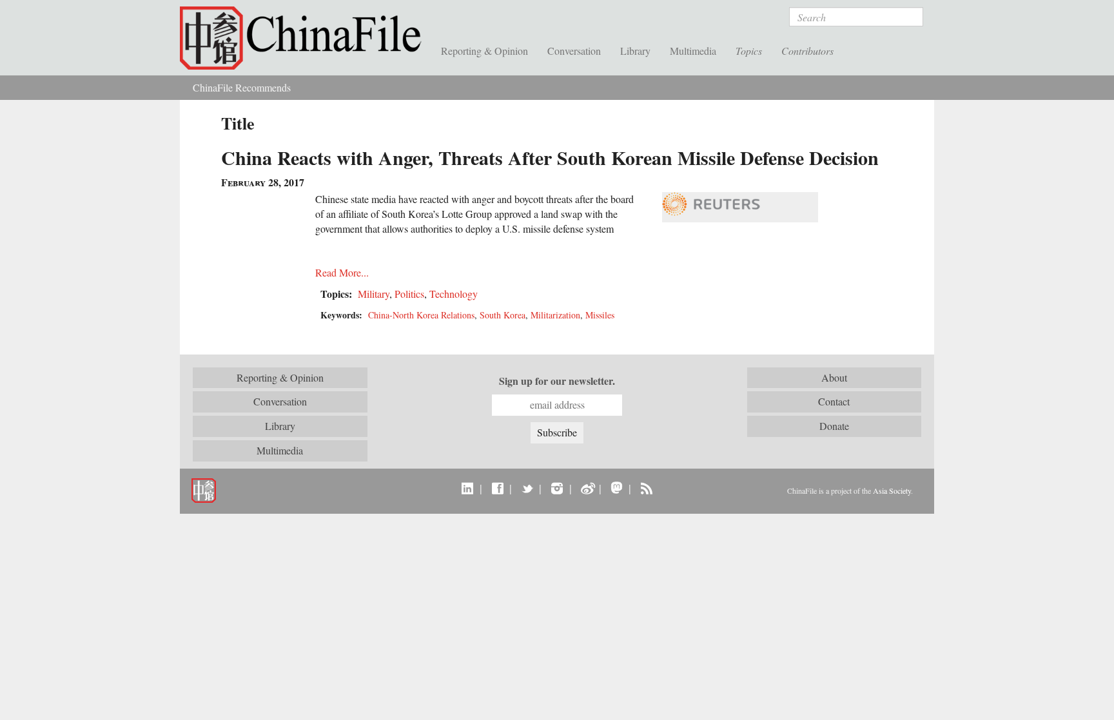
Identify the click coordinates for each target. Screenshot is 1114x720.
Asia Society (892, 490)
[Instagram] (557, 488)
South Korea (502, 315)
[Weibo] (587, 488)
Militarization (555, 315)
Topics (749, 50)
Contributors (807, 50)
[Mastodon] (617, 488)
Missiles (599, 315)
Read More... (342, 272)
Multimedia (693, 50)
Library (635, 50)
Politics (409, 293)
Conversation (574, 50)
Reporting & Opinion (484, 50)
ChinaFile (305, 38)
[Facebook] (497, 488)
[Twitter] (527, 488)
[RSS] (646, 488)
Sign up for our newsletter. (557, 381)
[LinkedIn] (468, 488)
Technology (453, 293)
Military (373, 293)
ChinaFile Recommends (242, 87)
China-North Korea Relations (421, 315)
